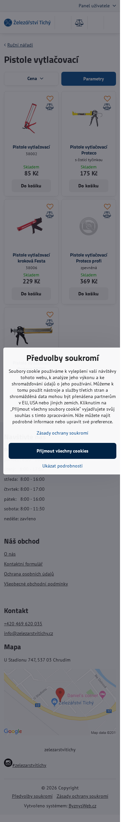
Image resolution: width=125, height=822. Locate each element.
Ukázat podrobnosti (62, 466)
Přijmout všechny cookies (62, 451)
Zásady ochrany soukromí (62, 433)
